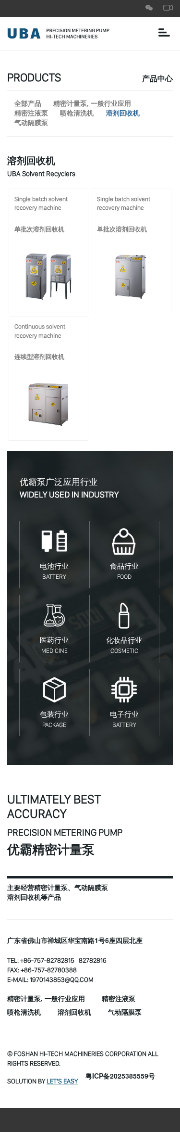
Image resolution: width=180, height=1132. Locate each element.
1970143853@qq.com (62, 979)
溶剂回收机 (123, 113)
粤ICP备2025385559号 (120, 1076)
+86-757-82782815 (47, 960)
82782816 (93, 960)
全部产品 (27, 104)
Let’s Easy (62, 1081)
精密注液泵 (31, 113)
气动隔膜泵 (31, 123)
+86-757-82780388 (49, 970)
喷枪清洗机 (77, 113)
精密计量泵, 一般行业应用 (92, 104)
